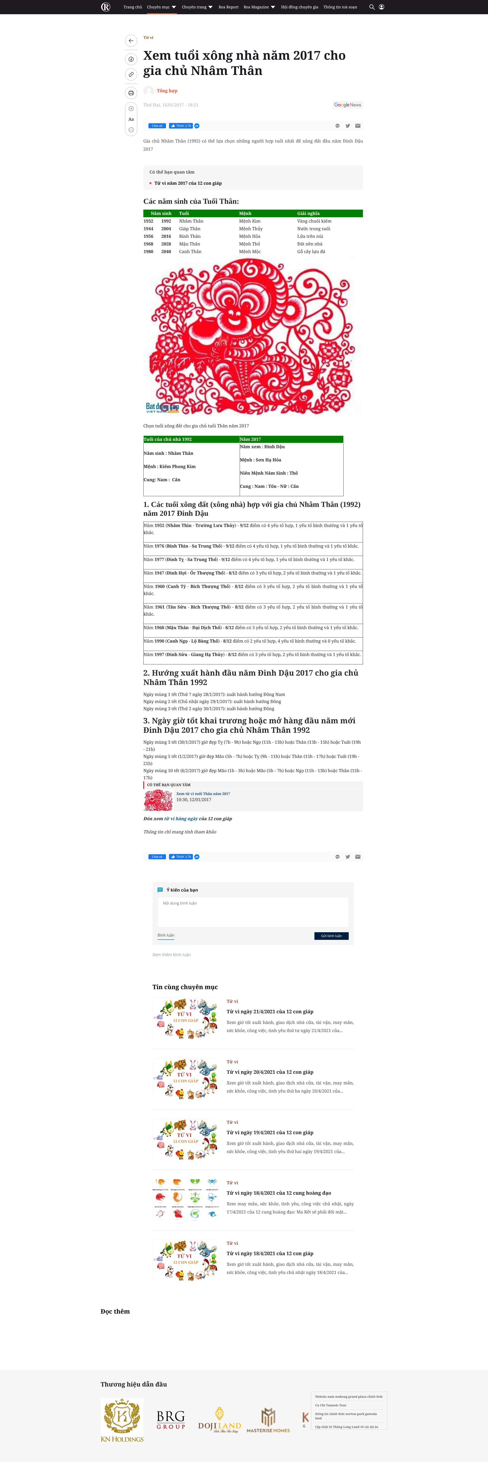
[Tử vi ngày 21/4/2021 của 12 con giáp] (186, 1019)
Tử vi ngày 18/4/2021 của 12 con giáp (270, 1253)
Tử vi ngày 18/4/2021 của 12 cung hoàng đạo (279, 1193)
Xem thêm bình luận (171, 954)
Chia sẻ (157, 126)
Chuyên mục (158, 7)
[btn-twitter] (348, 126)
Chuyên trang (194, 7)
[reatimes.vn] (106, 7)
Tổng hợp (167, 91)
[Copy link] (131, 74)
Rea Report (228, 7)
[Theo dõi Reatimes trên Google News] (347, 106)
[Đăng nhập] (381, 9)
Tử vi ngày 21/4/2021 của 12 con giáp (270, 1011)
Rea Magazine (256, 7)
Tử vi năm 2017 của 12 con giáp (188, 183)
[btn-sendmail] (358, 126)
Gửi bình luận (331, 935)
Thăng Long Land (346, 1427)
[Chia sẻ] (131, 59)
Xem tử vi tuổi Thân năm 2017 (203, 793)
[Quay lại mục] (131, 41)
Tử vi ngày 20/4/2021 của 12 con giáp (270, 1072)
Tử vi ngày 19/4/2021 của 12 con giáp (270, 1132)
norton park (355, 1414)
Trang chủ (133, 7)
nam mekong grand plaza (347, 1396)
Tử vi (148, 37)
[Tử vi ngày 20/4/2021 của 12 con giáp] (186, 1079)
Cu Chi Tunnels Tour (331, 1405)
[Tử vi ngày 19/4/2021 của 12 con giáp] (186, 1140)
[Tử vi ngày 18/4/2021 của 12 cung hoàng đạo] (186, 1200)
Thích (183, 126)
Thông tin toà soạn (340, 7)
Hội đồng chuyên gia (299, 7)
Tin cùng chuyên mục (185, 987)
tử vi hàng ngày (181, 818)
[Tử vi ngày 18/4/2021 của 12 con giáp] (186, 1261)
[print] (131, 93)
